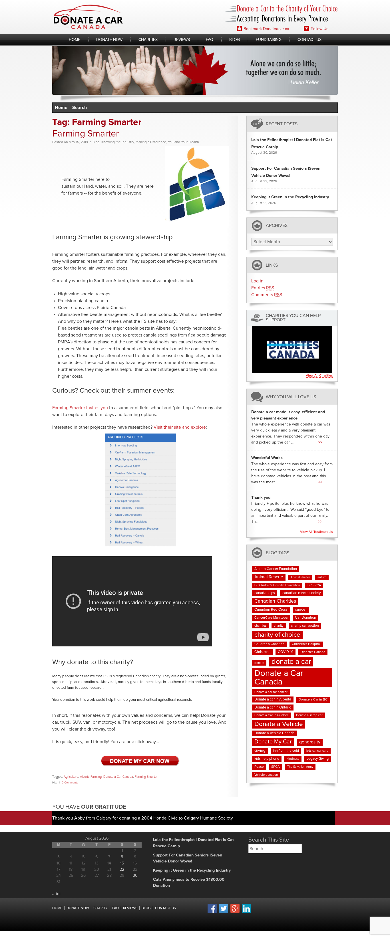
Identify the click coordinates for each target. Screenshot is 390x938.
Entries (262, 288)
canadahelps (264, 593)
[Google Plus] (235, 912)
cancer (301, 609)
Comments (266, 294)
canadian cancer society (301, 593)
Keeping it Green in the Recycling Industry (290, 197)
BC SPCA (314, 585)
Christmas (262, 652)
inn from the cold (286, 751)
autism (321, 577)
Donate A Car (88, 17)
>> (320, 442)
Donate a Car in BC (313, 699)
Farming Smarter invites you (80, 407)
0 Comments (70, 782)
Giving (260, 751)
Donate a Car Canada (118, 776)
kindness (293, 758)
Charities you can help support (293, 318)
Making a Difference (151, 142)
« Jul (56, 894)
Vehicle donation (266, 774)
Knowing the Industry (117, 142)
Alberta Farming (91, 776)
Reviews (182, 40)
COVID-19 (285, 652)
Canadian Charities (275, 601)
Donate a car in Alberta (272, 699)
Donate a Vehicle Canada (274, 733)
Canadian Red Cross (271, 610)
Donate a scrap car (309, 715)
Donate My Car (273, 742)
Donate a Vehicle (278, 724)
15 (122, 863)
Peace (259, 767)
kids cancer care (317, 750)
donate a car (291, 661)
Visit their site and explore (180, 427)
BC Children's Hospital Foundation (277, 585)
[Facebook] (212, 912)
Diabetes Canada (313, 652)
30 (135, 876)
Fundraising (269, 40)
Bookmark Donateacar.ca (266, 28)
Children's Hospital (306, 644)
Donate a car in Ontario (272, 707)
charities (260, 625)
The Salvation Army (300, 766)
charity (279, 625)
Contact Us (309, 40)
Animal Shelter (300, 577)
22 (122, 870)
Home (74, 40)
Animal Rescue (268, 577)
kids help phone (266, 759)
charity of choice (277, 635)
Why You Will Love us (291, 397)
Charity (100, 908)
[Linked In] (246, 912)
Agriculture (71, 776)
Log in (257, 281)
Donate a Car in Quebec (271, 715)
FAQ (209, 40)
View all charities (319, 375)
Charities (148, 40)
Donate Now (109, 40)
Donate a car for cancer (271, 692)
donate (259, 662)
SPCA (275, 767)
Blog (234, 40)
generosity (309, 742)
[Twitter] (223, 912)
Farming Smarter (85, 133)
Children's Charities (269, 644)
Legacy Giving (318, 759)
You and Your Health (183, 142)
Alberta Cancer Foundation (275, 569)
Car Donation (305, 618)
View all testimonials (316, 532)
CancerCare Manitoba (271, 618)
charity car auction (305, 626)
